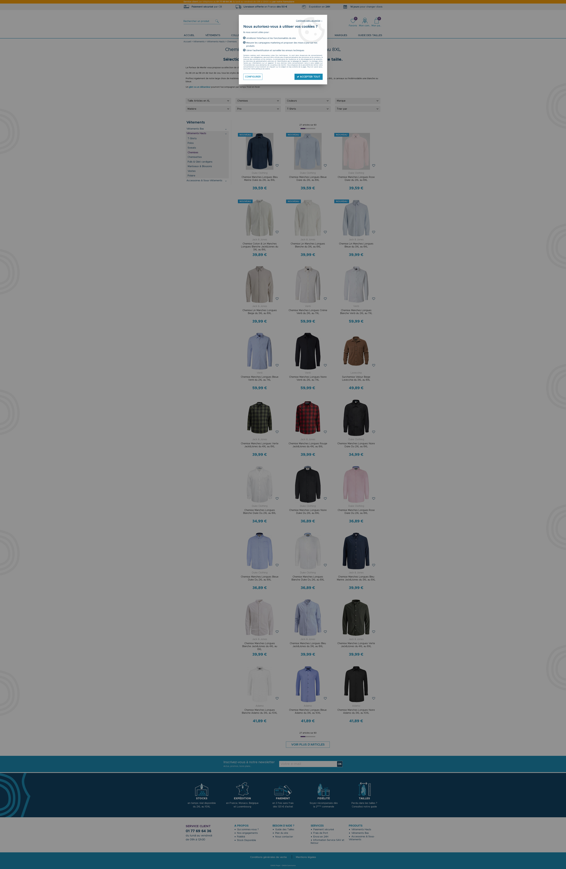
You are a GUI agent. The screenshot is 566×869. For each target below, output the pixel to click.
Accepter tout (309, 77)
